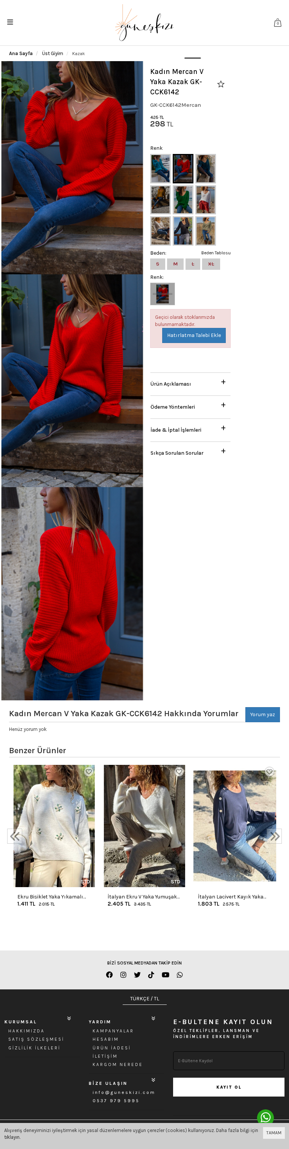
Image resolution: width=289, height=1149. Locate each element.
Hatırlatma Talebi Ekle (194, 335)
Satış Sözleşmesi (36, 1039)
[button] (190, 382)
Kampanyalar (113, 1031)
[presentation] (14, 836)
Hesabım (106, 1039)
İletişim (105, 1056)
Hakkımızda (26, 1031)
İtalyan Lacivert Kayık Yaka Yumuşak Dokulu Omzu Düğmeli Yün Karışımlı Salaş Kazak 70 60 (232, 897)
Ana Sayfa (21, 53)
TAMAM (273, 1132)
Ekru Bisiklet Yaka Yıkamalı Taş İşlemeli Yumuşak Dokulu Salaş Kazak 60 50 (51, 897)
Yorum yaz (262, 714)
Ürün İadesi (112, 1048)
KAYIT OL (229, 1087)
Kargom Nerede (118, 1064)
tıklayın (12, 1137)
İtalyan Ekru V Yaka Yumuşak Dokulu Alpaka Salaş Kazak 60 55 (144, 897)
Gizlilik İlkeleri (34, 1048)
